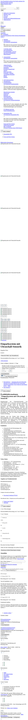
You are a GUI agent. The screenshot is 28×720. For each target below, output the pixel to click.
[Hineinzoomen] (8, 320)
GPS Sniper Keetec (8, 674)
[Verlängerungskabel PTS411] (8, 627)
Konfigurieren (16, 717)
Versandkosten (4, 694)
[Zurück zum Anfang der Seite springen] (2, 711)
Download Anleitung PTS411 (11, 495)
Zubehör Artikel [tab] (7, 613)
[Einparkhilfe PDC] (13, 128)
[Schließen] (1, 318)
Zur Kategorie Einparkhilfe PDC (11, 114)
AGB (5, 678)
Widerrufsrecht (7, 19)
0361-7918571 (4, 647)
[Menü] (2, 6)
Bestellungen (22, 35)
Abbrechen (3, 567)
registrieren (5, 34)
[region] (14, 241)
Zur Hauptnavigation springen (13, 2)
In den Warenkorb (5, 373)
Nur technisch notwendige (6, 717)
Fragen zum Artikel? (8, 501)
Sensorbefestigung (5, 620)
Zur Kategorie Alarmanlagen (10, 42)
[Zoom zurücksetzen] (5, 320)
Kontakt (5, 17)
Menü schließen (6, 30)
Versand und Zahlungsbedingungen (12, 18)
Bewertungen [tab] (7, 387)
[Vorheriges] (2, 305)
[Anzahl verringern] (3, 371)
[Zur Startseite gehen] (6, 4)
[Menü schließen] (4, 116)
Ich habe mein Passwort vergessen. (9, 564)
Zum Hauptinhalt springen (7, 1)
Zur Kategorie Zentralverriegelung (12, 100)
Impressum (6, 679)
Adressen (16, 35)
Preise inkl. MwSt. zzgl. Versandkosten (9, 355)
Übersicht (3, 35)
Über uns (6, 15)
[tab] (15, 384)
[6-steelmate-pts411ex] (10, 143)
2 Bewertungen (4, 360)
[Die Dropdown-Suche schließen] (17, 8)
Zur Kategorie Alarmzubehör (10, 58)
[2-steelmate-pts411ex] (10, 240)
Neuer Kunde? (20, 558)
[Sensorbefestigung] (5, 619)
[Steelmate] (3, 340)
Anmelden (3, 33)
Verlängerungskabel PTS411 (7, 629)
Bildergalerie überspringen (7, 142)
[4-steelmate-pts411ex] (10, 208)
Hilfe (2, 10)
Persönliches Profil (9, 35)
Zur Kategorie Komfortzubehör (11, 84)
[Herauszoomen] (2, 320)
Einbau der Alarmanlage (9, 13)
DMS (5, 672)
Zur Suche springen (18, 1)
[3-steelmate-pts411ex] (10, 272)
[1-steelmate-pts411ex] (10, 176)
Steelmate (6, 502)
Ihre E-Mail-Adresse (6, 561)
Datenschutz (6, 676)
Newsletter (6, 675)
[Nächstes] (5, 305)
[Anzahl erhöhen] (10, 371)
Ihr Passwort (4, 563)
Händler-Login (7, 14)
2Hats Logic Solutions (12, 708)
